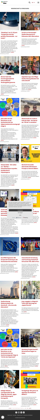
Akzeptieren (20, 210)
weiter (30, 408)
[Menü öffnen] (38, 2)
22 (27, 408)
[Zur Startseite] (4, 4)
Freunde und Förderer (28, 415)
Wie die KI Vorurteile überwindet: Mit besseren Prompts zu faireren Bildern (30, 166)
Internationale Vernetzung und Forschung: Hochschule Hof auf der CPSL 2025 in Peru (30, 259)
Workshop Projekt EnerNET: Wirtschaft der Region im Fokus (30, 351)
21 (25, 408)
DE (32, 2)
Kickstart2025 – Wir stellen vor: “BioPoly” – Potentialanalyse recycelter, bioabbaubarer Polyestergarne (9, 168)
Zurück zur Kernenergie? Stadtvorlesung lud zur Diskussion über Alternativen (30, 34)
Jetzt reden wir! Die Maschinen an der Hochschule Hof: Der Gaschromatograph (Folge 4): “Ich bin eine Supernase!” (9, 353)
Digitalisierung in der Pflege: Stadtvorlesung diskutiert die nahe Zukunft (30, 78)
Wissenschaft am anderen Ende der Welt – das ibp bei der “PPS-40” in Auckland (29, 120)
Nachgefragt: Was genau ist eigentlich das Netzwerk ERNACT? (30, 392)
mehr (20, 215)
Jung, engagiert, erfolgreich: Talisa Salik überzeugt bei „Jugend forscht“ (30, 303)
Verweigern (20, 212)
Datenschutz (19, 415)
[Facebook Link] (16, 412)
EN (34, 2)
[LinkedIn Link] (21, 412)
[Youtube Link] (24, 412)
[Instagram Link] (19, 412)
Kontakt (14, 415)
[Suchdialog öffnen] (29, 2)
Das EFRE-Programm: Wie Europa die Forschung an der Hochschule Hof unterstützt (9, 259)
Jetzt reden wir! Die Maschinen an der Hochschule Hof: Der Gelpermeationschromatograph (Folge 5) (10, 122)
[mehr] (12, 52)
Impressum (9, 415)
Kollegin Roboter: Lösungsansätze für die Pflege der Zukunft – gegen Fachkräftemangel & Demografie (9, 394)
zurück (10, 408)
